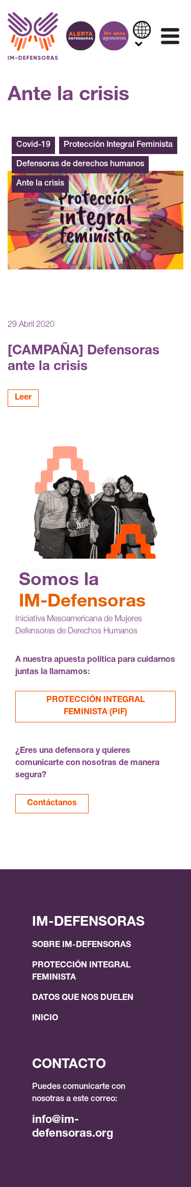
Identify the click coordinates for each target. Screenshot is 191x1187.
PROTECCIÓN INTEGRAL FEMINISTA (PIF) (95, 706)
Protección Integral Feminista (118, 145)
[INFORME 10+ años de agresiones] (113, 35)
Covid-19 (33, 145)
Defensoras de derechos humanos (80, 165)
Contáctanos (52, 804)
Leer (23, 398)
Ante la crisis (40, 184)
